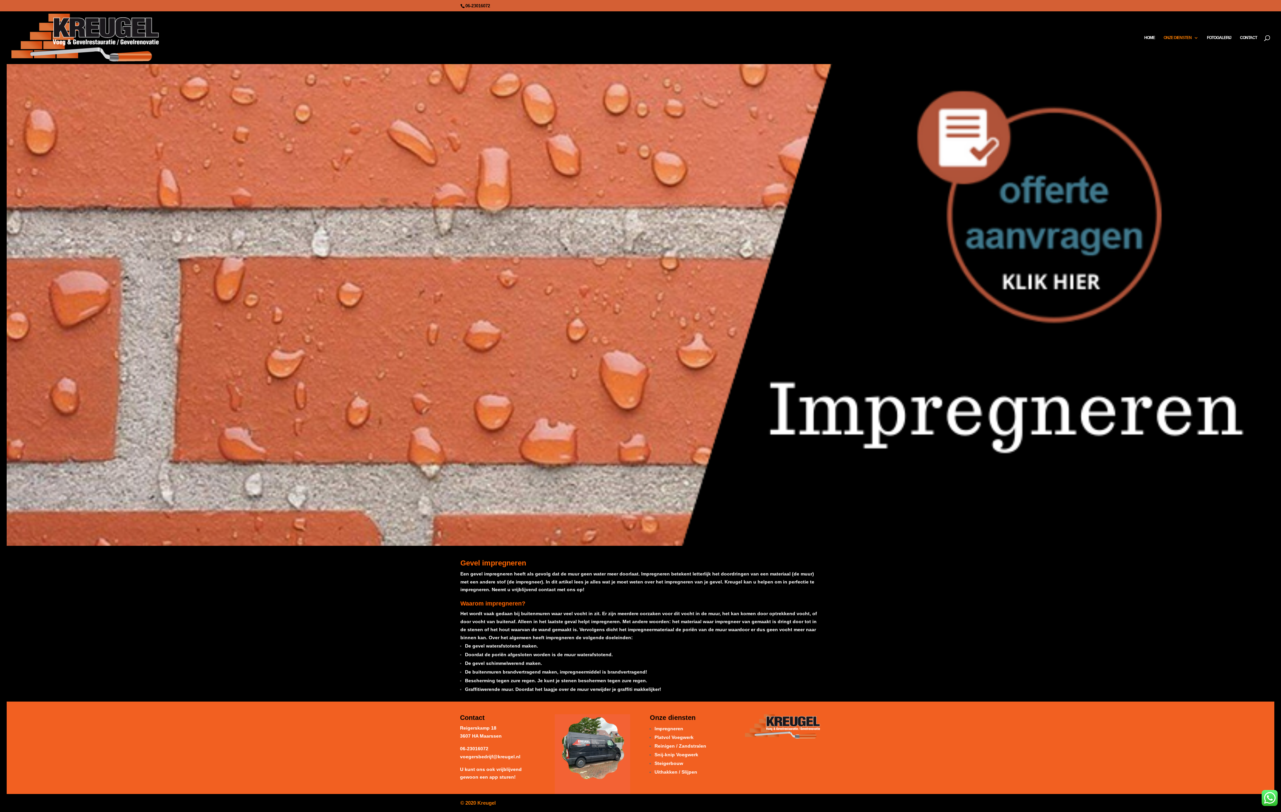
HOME (1149, 37)
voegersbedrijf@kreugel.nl (490, 756)
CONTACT (1248, 37)
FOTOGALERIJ (1219, 37)
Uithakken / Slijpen (676, 772)
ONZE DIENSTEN (1178, 37)
